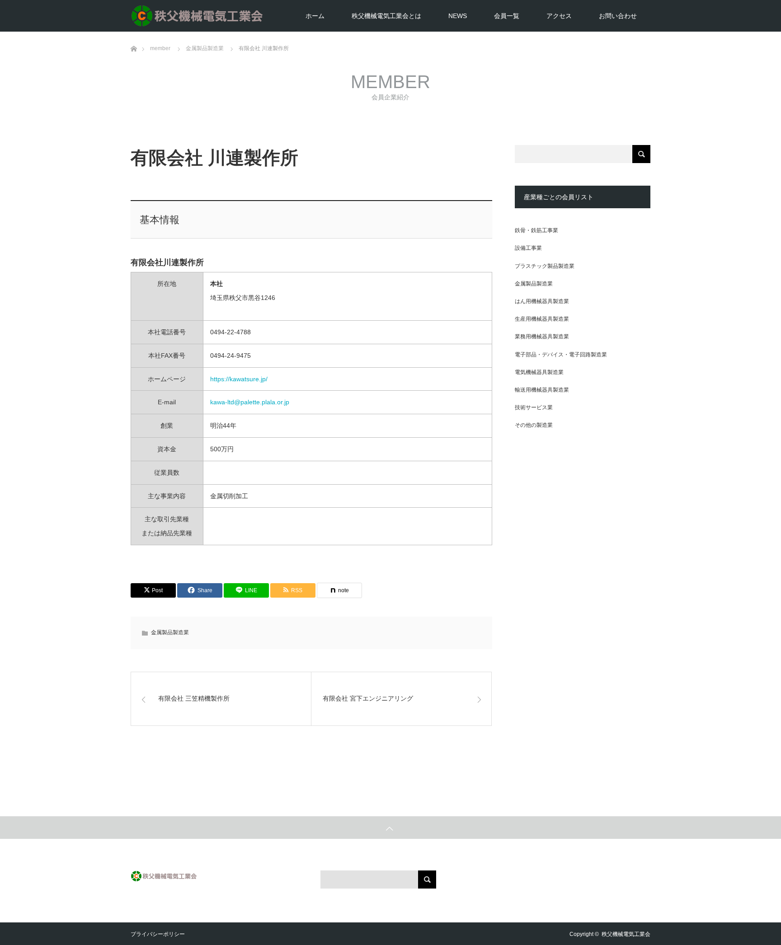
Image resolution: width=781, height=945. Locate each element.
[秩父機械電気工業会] (266, 16)
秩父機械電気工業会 (626, 934)
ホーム (315, 15)
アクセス (559, 15)
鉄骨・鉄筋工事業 (536, 230)
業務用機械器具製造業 (542, 336)
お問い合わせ (618, 15)
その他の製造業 (534, 425)
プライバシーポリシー (158, 934)
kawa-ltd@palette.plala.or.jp (249, 402)
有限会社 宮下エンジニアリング (368, 698)
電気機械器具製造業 (539, 372)
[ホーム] (133, 35)
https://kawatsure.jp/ (239, 379)
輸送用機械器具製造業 (542, 390)
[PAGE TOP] (390, 827)
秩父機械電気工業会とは (386, 15)
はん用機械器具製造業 (542, 301)
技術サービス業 (534, 407)
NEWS (457, 15)
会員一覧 (506, 15)
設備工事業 (528, 248)
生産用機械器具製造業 (542, 319)
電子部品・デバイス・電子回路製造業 (561, 354)
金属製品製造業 (170, 632)
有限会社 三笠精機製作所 (194, 698)
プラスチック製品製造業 (544, 266)
